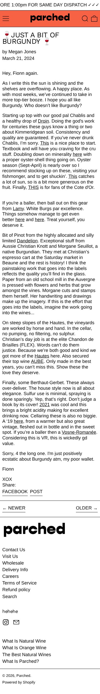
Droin (43, 121)
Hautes (42, 356)
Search (9, 596)
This (44, 143)
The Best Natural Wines (26, 654)
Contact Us (13, 549)
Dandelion (27, 240)
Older (84, 508)
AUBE (37, 361)
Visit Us (10, 556)
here (77, 154)
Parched (23, 676)
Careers (10, 576)
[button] (85, 18)
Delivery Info (15, 569)
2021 (44, 404)
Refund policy (16, 589)
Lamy (18, 208)
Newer (16, 508)
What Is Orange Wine (24, 647)
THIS (33, 187)
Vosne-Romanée (79, 432)
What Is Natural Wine (24, 641)
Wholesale (13, 563)
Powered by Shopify (18, 682)
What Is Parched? (20, 661)
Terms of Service (19, 582)
